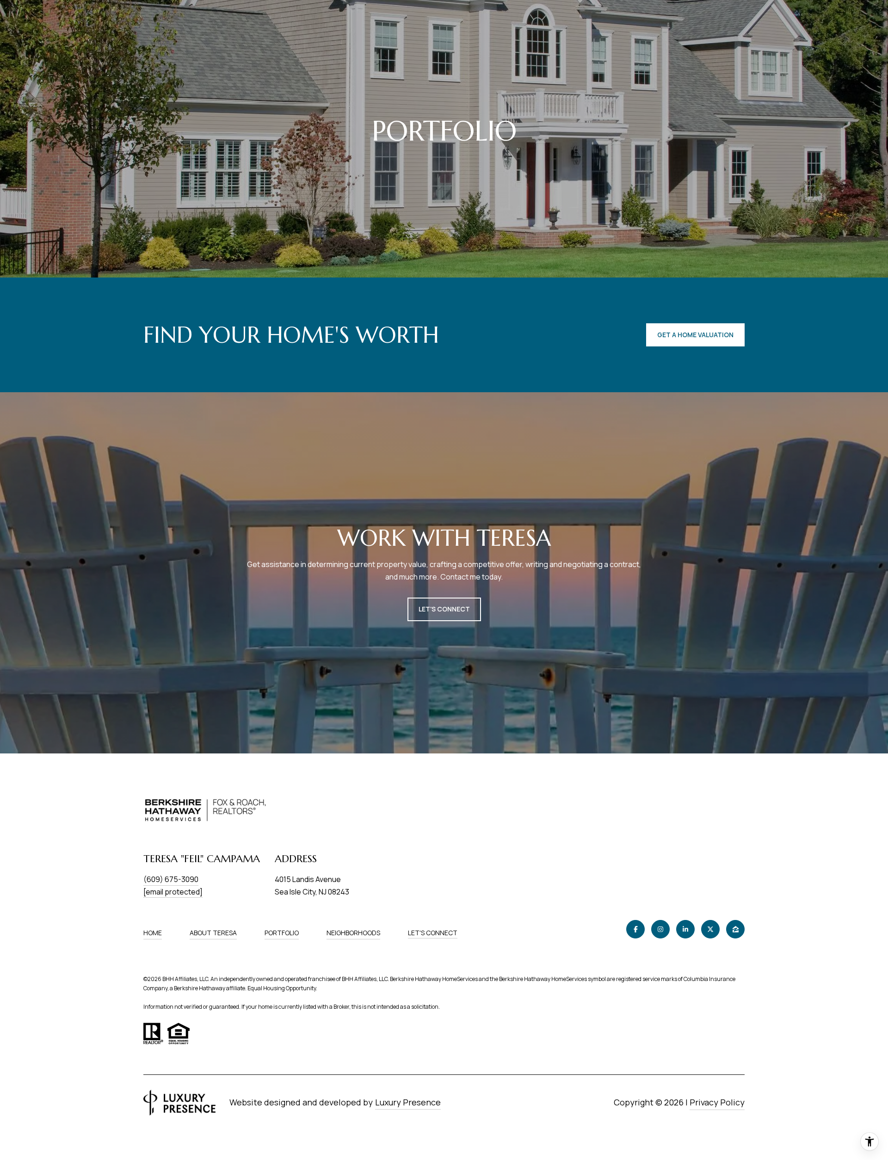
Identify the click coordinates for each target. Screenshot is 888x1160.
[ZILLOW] (735, 929)
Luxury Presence (408, 1102)
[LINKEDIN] (685, 929)
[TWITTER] (710, 929)
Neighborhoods (353, 932)
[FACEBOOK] (635, 929)
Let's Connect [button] (444, 609)
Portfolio (282, 932)
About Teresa (213, 932)
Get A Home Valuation (695, 334)
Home (152, 932)
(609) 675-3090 (170, 879)
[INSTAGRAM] (660, 929)
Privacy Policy (717, 1102)
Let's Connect (432, 933)
